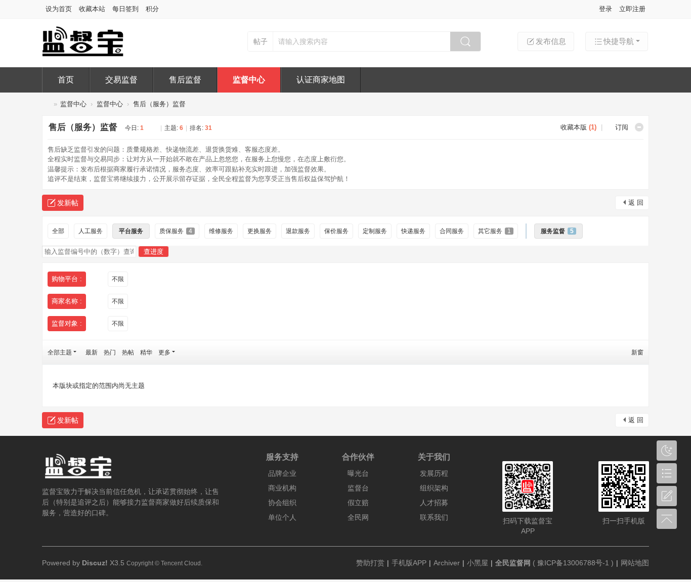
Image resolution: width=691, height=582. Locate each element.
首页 (66, 79)
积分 (152, 9)
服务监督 (557, 231)
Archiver (447, 563)
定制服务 (375, 231)
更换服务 (259, 231)
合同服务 (452, 231)
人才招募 (434, 503)
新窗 (637, 352)
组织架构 (434, 488)
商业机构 (282, 488)
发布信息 (551, 41)
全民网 (358, 517)
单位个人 (282, 517)
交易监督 (121, 79)
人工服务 (90, 231)
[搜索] (465, 41)
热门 (110, 352)
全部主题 (60, 352)
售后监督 (185, 79)
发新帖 (67, 203)
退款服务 (298, 231)
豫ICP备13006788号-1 (573, 563)
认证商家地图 (320, 79)
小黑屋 (477, 563)
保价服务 (336, 231)
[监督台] (91, 54)
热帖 (128, 352)
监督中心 (249, 79)
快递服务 (413, 231)
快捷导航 (618, 41)
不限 (118, 279)
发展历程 (434, 473)
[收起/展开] (639, 127)
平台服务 (131, 231)
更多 (164, 352)
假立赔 (358, 503)
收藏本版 (578, 127)
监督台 (46, 104)
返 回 (635, 202)
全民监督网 (513, 563)
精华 (146, 352)
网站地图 (635, 563)
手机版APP (409, 563)
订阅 (621, 127)
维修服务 (221, 231)
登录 (605, 9)
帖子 (260, 41)
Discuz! (95, 563)
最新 (91, 352)
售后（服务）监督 (159, 104)
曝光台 (358, 473)
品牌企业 (282, 473)
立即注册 (632, 9)
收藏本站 (92, 9)
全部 (58, 231)
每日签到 (125, 9)
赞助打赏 (370, 563)
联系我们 (434, 517)
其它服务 (494, 231)
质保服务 (175, 231)
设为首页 (59, 9)
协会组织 (282, 503)
